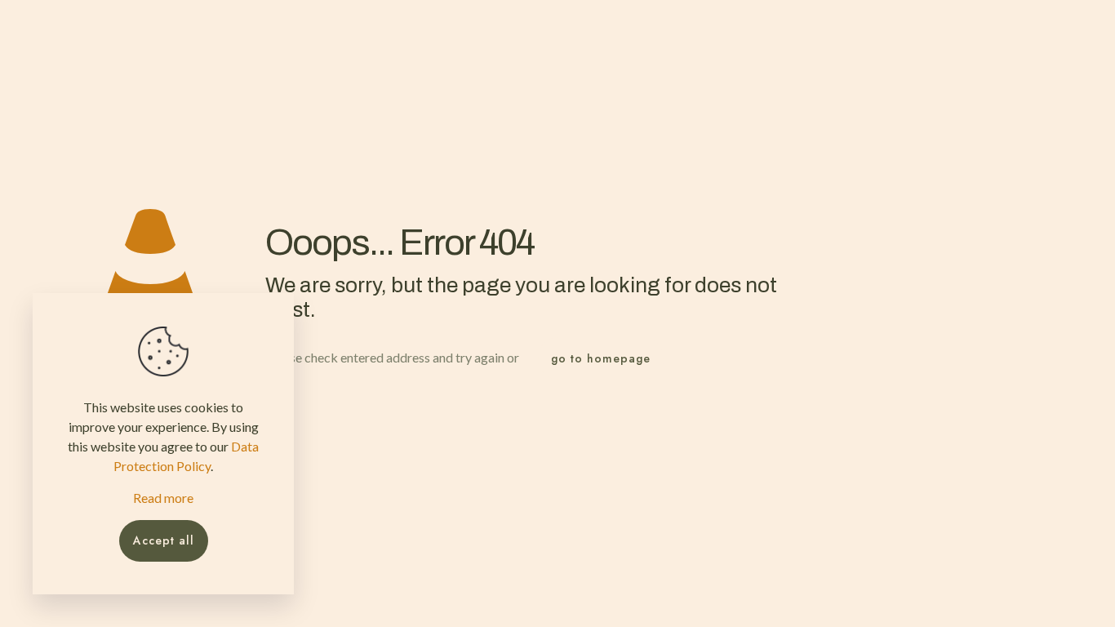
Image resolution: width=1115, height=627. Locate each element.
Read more (163, 497)
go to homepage (601, 358)
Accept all (163, 540)
